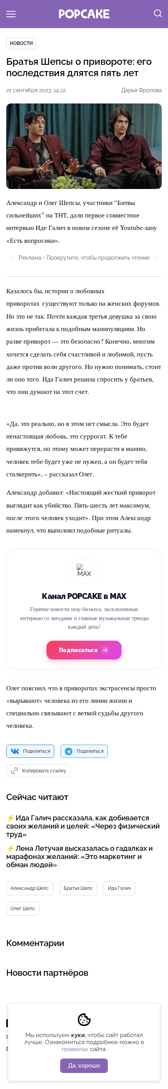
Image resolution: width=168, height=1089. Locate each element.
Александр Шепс (30, 888)
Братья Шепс (78, 888)
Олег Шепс (23, 908)
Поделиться (36, 751)
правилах (75, 1049)
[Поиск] (158, 14)
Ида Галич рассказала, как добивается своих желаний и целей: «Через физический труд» (83, 826)
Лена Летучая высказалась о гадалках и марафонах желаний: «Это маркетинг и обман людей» (79, 856)
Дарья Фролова (141, 90)
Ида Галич (119, 888)
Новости (21, 43)
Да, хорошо (84, 1065)
